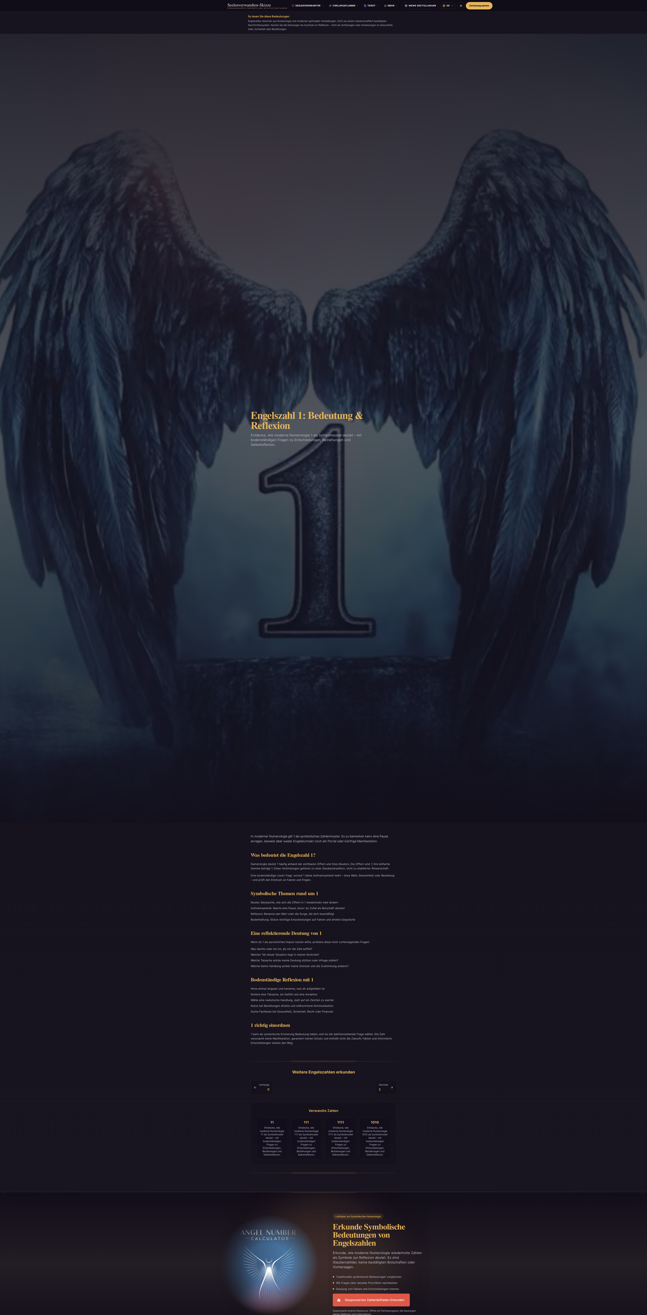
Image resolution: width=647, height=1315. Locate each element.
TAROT (371, 5)
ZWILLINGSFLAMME (344, 5)
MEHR (391, 5)
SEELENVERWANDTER (307, 5)
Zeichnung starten (479, 5)
